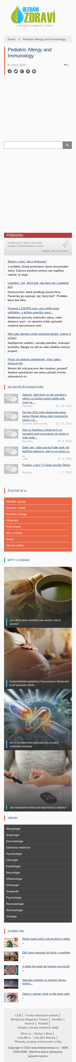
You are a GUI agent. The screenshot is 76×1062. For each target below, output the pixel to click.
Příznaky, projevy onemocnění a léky (38, 1041)
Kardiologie (13, 866)
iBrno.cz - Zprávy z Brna (36, 1033)
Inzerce (29, 1023)
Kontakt (43, 1023)
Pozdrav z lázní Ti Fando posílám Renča (46, 465)
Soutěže (57, 1019)
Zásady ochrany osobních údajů (38, 1027)
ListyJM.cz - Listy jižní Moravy (36, 1037)
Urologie (11, 916)
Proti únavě (13, 526)
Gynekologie (14, 853)
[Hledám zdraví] (38, 15)
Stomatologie (14, 910)
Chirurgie (12, 860)
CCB (18, 1015)
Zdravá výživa (15, 545)
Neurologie (13, 872)
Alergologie (13, 828)
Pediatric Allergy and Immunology (44, 39)
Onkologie (12, 885)
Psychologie (13, 897)
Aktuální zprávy (16, 501)
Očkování (12, 520)
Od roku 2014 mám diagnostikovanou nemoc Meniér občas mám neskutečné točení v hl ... (45, 416)
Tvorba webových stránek (41, 1015)
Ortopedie (12, 891)
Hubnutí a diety (16, 507)
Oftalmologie (14, 878)
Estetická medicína (18, 847)
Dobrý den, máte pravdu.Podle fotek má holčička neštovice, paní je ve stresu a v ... (46, 451)
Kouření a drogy (16, 514)
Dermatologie (14, 841)
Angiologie (12, 835)
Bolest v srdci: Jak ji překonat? (27, 261)
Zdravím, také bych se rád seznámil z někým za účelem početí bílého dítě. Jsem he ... (44, 398)
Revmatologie (15, 903)
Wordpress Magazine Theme (29, 1019)
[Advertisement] (38, 112)
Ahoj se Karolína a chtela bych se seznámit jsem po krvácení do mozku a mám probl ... (45, 433)
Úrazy (10, 539)
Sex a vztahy (14, 532)
